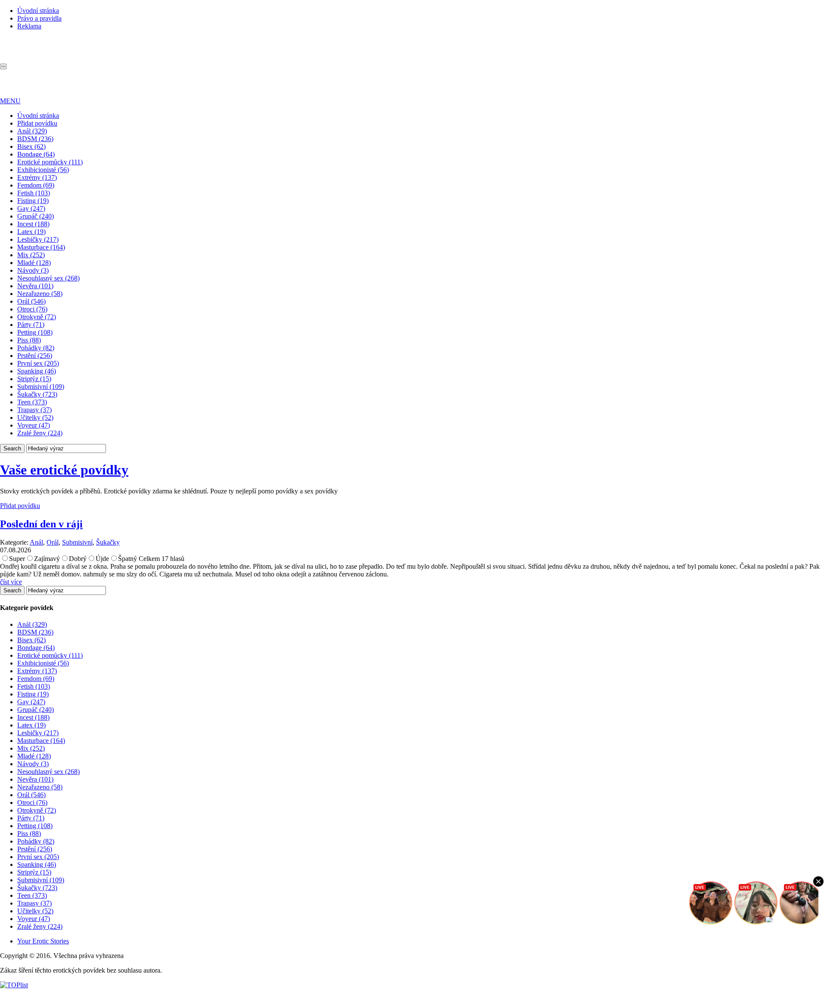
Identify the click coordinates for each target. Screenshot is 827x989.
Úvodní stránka (38, 10)
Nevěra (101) (35, 286)
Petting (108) (35, 332)
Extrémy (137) (37, 177)
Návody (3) (33, 270)
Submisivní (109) (40, 386)
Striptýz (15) (34, 378)
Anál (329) (32, 131)
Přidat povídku (37, 123)
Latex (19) (31, 231)
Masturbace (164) (41, 247)
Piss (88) (29, 340)
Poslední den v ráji (41, 524)
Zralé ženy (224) (39, 433)
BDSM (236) (35, 138)
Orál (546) (31, 301)
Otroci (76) (32, 309)
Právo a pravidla (39, 18)
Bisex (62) (31, 146)
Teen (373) (32, 402)
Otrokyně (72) (36, 316)
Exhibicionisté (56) (43, 169)
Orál (53, 542)
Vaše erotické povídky (64, 470)
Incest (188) (33, 224)
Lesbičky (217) (38, 239)
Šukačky (108, 542)
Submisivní (77, 542)
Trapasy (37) (34, 409)
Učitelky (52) (35, 417)
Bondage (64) (36, 154)
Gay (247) (31, 208)
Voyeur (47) (33, 425)
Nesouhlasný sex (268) (48, 278)
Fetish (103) (33, 193)
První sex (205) (38, 363)
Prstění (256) (34, 355)
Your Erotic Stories (43, 941)
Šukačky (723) (37, 394)
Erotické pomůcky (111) (50, 162)
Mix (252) (31, 255)
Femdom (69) (35, 185)
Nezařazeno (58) (39, 293)
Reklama (29, 26)
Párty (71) (30, 324)
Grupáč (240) (35, 216)
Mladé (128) (34, 262)
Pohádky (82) (35, 347)
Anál (36, 542)
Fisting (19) (33, 200)
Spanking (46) (36, 371)
